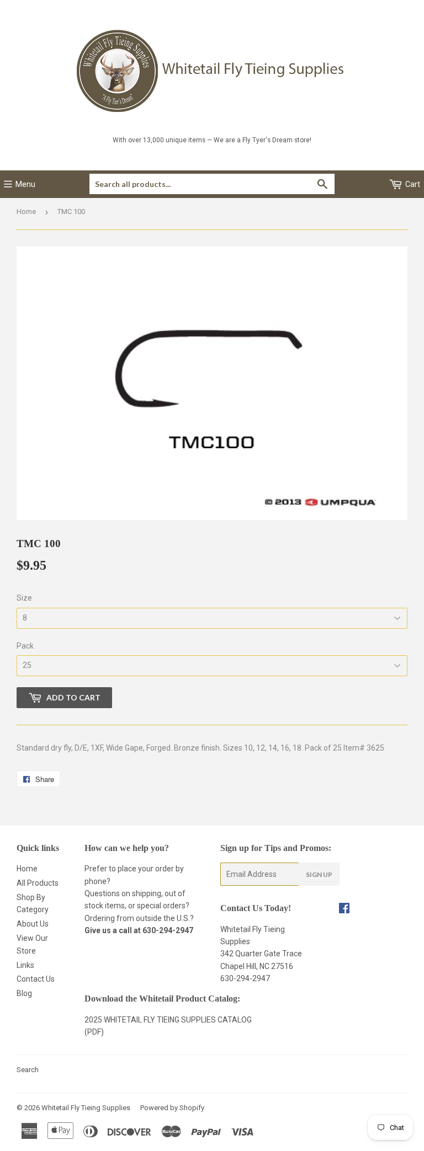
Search (28, 1070)
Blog (24, 993)
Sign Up (319, 874)
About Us (33, 923)
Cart (412, 184)
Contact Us (36, 979)
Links (25, 965)
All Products (38, 883)
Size (24, 597)
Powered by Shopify (172, 1108)
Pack (25, 645)
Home (26, 211)
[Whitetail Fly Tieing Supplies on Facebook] (344, 909)
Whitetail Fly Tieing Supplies (85, 1108)
